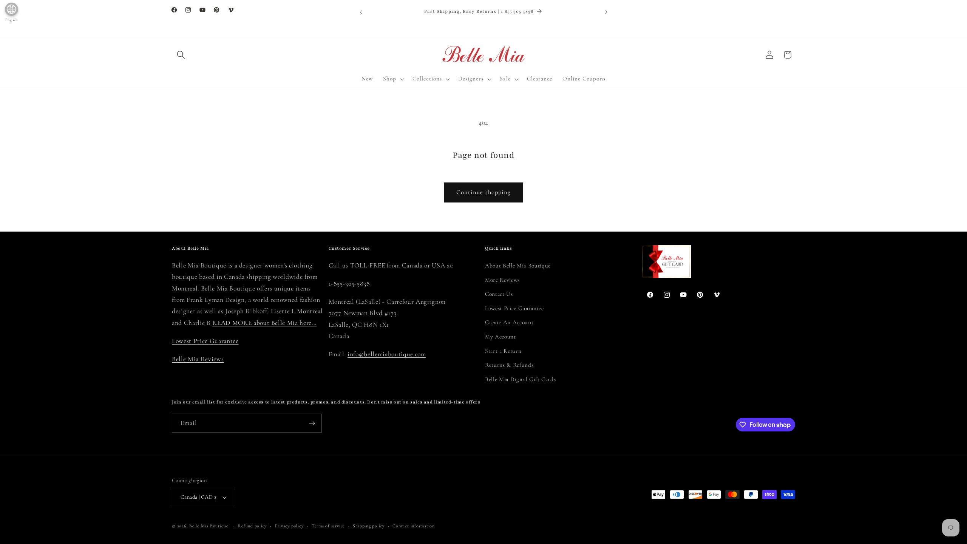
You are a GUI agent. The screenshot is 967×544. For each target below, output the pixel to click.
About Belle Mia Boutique (518, 265)
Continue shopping (483, 192)
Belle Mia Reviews (198, 359)
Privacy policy (289, 526)
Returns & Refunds (509, 365)
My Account (500, 336)
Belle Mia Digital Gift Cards (520, 379)
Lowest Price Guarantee (205, 341)
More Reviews (502, 280)
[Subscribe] (312, 423)
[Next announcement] (606, 12)
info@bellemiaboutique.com (387, 354)
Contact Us (499, 294)
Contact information (413, 526)
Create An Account (509, 322)
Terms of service (328, 526)
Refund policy (252, 526)
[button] (181, 55)
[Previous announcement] (361, 12)
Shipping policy (369, 526)
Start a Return (503, 351)
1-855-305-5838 (349, 283)
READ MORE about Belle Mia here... (264, 323)
